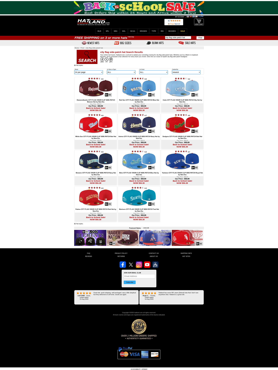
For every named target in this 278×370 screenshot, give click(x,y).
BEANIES (172, 31)
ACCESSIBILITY (136, 369)
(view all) (146, 228)
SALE (182, 31)
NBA (115, 31)
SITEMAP (144, 369)
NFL (107, 31)
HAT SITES (186, 256)
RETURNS (121, 256)
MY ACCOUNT (179, 17)
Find (200, 38)
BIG (162, 31)
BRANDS (143, 31)
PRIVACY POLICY (121, 253)
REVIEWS (88, 256)
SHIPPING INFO (186, 253)
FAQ (88, 253)
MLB (99, 31)
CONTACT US (154, 253)
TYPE (154, 31)
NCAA (132, 31)
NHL (124, 31)
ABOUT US (154, 256)
